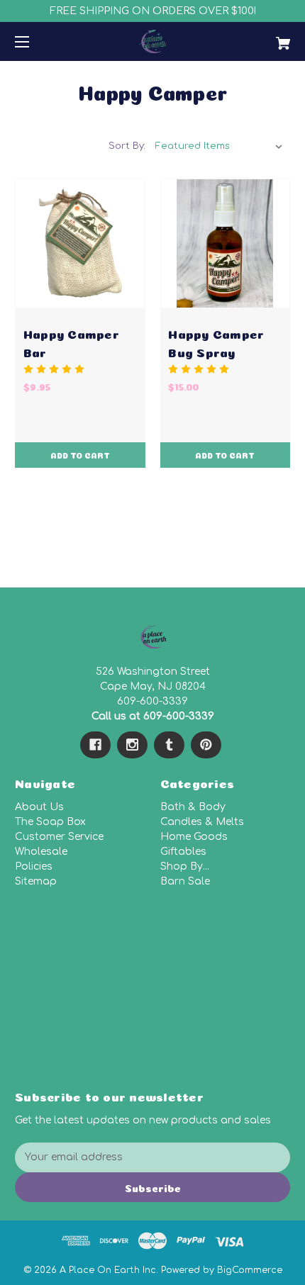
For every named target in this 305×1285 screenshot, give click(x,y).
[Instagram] (132, 745)
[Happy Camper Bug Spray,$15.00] (225, 243)
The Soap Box (50, 822)
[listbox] (219, 146)
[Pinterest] (206, 745)
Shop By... (184, 866)
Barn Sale (185, 881)
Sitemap (36, 881)
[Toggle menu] (34, 41)
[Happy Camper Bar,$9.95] (80, 243)
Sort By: (127, 146)
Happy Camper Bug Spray (216, 342)
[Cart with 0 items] (262, 38)
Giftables (183, 851)
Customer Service (59, 836)
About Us (39, 807)
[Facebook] (95, 745)
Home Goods (194, 836)
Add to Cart (80, 454)
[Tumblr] (169, 745)
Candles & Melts (202, 822)
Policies (33, 866)
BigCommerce (249, 1270)
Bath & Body (193, 807)
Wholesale (41, 851)
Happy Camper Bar (71, 342)
